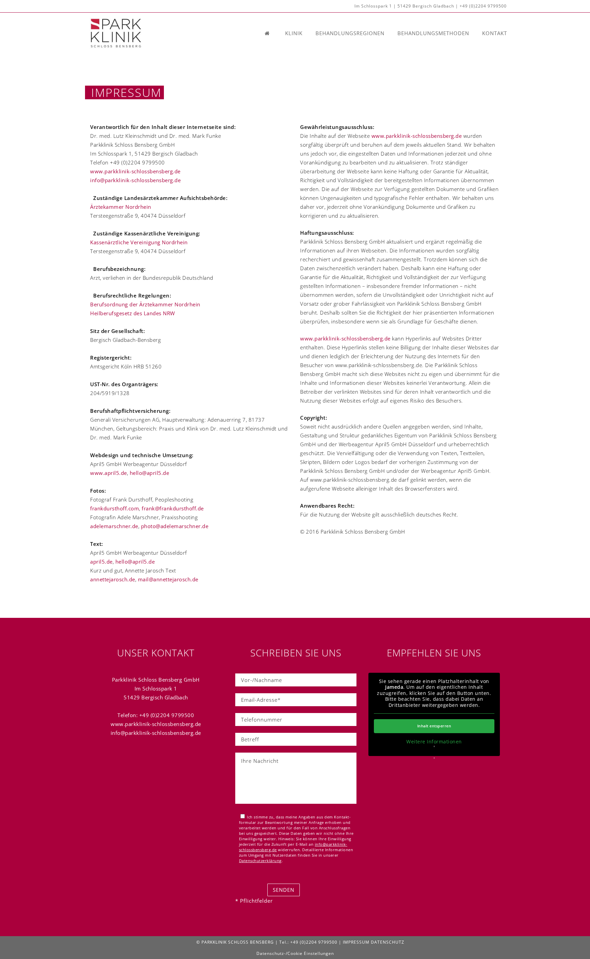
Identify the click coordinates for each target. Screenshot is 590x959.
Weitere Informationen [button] (434, 742)
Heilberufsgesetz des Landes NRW (132, 313)
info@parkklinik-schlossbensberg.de (135, 180)
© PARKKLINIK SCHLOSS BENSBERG (235, 942)
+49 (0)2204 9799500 (483, 6)
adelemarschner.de (114, 526)
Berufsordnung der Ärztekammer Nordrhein (145, 304)
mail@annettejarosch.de (168, 579)
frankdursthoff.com (114, 508)
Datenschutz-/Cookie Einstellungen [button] (295, 953)
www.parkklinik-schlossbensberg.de (135, 171)
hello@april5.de (149, 472)
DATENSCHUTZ (387, 942)
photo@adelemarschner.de (175, 526)
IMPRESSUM (356, 942)
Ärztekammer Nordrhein (120, 206)
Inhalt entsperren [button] (434, 725)
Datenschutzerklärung (260, 860)
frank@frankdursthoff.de (173, 508)
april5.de (101, 561)
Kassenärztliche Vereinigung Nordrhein (139, 242)
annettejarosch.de (112, 579)
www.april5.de (108, 472)
